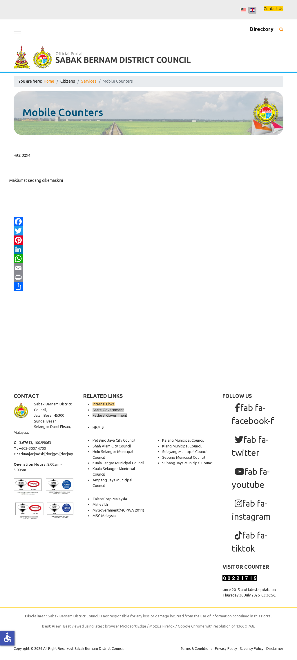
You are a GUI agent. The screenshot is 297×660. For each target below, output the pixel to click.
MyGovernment (106, 510)
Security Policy (251, 648)
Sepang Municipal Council (183, 457)
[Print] (148, 277)
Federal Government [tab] (110, 415)
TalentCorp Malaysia (110, 499)
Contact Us (273, 8)
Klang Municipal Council (182, 446)
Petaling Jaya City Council (114, 440)
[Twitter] (148, 230)
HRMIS (98, 427)
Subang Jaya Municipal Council (187, 463)
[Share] (148, 286)
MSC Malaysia (104, 516)
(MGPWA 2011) (131, 510)
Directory (262, 29)
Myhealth (100, 504)
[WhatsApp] (148, 258)
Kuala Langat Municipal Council (118, 463)
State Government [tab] (108, 410)
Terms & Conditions (196, 648)
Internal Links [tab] (104, 404)
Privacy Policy (226, 648)
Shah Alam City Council (112, 446)
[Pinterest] (148, 240)
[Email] (148, 268)
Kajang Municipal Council (183, 440)
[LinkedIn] (148, 249)
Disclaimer (274, 648)
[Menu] (17, 34)
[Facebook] (148, 221)
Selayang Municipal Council (184, 451)
